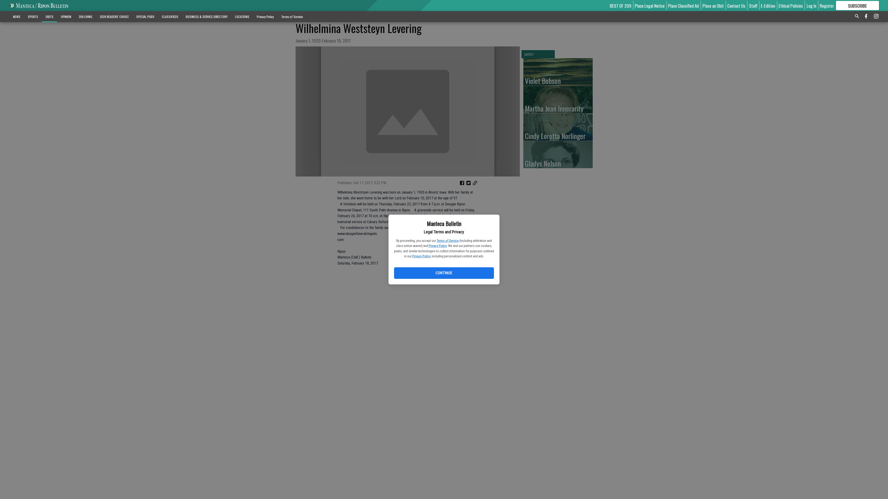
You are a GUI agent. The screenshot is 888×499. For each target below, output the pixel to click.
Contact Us (736, 6)
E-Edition (768, 6)
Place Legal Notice (650, 6)
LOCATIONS (242, 16)
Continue (444, 273)
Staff (753, 6)
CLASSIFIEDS (170, 16)
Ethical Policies (791, 6)
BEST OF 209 (620, 6)
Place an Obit (713, 6)
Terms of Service (448, 241)
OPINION (66, 16)
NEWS (16, 16)
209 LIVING (85, 16)
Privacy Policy (438, 246)
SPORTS (33, 16)
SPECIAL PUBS (145, 16)
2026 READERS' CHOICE (114, 16)
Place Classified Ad (683, 6)
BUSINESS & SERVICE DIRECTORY (207, 16)
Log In (811, 6)
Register (827, 6)
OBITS (49, 16)
